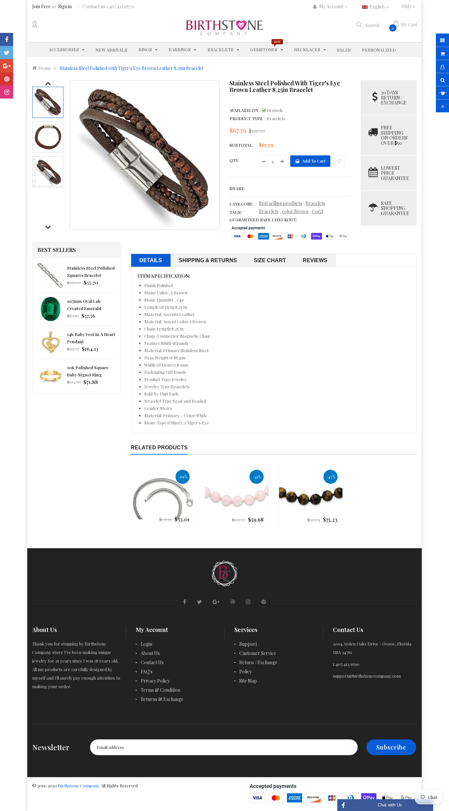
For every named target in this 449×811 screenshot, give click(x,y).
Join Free (41, 6)
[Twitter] (6, 52)
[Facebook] (6, 39)
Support (248, 644)
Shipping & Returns (208, 260)
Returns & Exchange (162, 699)
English (377, 7)
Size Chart (270, 260)
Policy (245, 671)
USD (409, 6)
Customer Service (257, 653)
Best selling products (280, 203)
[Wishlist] (339, 161)
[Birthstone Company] (224, 572)
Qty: (234, 160)
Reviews (315, 260)
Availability (243, 110)
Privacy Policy (155, 681)
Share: (237, 188)
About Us (150, 653)
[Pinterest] (6, 78)
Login (146, 644)
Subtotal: (241, 145)
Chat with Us (390, 804)
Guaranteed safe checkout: (263, 219)
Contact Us (152, 662)
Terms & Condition (160, 690)
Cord (317, 211)
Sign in (65, 6)
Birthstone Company (78, 785)
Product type (246, 118)
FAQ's (147, 671)
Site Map (248, 681)
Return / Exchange (258, 662)
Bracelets (315, 203)
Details (150, 260)
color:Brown (295, 211)
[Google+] (6, 65)
